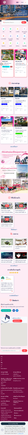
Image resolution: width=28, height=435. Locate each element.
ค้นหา (24, 22)
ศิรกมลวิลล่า (15, 398)
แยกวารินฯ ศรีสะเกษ (5, 401)
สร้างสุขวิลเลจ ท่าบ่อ (17, 380)
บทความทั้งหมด (13, 265)
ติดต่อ (15, 418)
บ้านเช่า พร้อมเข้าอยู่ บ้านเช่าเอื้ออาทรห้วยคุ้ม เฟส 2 (6, 101)
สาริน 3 (14, 404)
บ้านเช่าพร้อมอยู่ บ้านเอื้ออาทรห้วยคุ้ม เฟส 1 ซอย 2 (20, 101)
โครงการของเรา (4, 368)
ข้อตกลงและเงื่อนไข (18, 408)
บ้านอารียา (3, 393)
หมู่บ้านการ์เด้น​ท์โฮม (17, 376)
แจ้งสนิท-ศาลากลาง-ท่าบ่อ (19, 378)
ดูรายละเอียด (17, 321)
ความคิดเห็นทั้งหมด (14, 295)
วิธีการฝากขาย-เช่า (17, 415)
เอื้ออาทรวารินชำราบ (4, 405)
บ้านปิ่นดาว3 (3, 398)
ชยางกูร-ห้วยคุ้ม (4, 372)
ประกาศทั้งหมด (13, 146)
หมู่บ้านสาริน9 (3, 382)
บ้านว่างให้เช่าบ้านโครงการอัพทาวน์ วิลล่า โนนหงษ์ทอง (6, 131)
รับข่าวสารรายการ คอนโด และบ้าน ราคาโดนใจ (11, 348)
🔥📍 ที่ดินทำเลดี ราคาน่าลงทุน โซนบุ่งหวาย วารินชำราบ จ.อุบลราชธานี (7, 64)
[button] (26, 13)
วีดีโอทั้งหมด (13, 229)
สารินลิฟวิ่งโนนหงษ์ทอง (17, 390)
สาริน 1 (2, 383)
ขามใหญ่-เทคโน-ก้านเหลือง (6, 388)
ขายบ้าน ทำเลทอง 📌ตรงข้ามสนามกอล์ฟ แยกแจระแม (21, 64)
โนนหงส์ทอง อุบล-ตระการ (18, 388)
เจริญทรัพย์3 (3, 385)
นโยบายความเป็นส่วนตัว (18, 410)
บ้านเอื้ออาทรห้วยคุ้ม (5, 374)
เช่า (1, 360)
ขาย (1, 358)
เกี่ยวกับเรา (16, 413)
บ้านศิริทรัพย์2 (3, 403)
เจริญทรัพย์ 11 (16, 374)
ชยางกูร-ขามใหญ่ (4, 396)
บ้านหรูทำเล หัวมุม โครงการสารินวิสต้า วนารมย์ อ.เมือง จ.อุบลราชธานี (20, 131)
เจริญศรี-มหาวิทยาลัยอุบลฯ (19, 396)
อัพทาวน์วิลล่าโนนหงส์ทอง (18, 392)
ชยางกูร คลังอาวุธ (17, 372)
